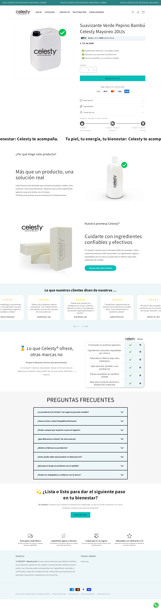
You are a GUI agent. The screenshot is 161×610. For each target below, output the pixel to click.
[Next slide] (85, 326)
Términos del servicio (103, 594)
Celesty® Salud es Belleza (28, 594)
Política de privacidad (59, 594)
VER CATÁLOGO (80, 515)
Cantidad (83, 65)
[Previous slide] (76, 326)
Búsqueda (85, 561)
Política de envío (73, 594)
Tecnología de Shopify (43, 594)
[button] (50, 12)
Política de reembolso (88, 594)
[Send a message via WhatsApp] (156, 605)
